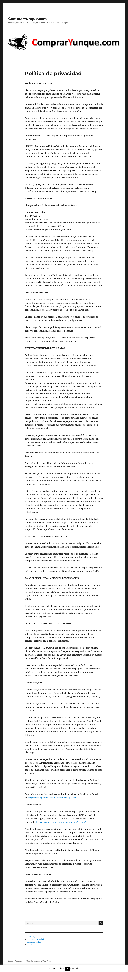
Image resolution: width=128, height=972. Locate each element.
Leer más (74, 968)
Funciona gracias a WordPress (39, 961)
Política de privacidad (35, 939)
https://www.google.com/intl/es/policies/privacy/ (52, 797)
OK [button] (67, 969)
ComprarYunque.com (27, 19)
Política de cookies (34, 942)
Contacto (30, 945)
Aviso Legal (31, 937)
